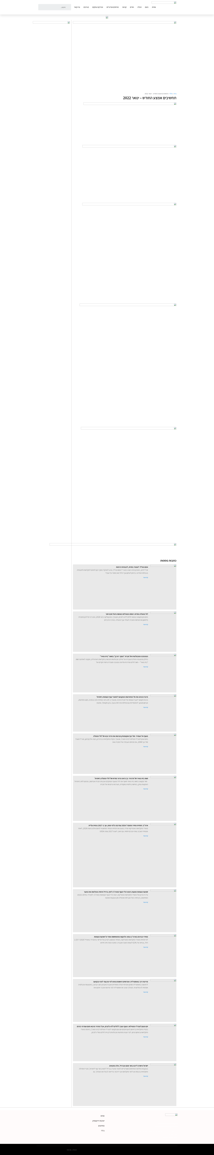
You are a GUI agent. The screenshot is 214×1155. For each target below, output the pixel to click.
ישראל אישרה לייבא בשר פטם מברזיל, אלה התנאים (128, 1065)
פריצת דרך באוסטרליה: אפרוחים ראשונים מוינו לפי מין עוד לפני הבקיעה (120, 981)
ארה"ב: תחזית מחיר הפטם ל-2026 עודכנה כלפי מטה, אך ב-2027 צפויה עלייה (118, 825)
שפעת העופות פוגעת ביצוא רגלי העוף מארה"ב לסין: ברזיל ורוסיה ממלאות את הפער (116, 892)
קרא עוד (145, 577)
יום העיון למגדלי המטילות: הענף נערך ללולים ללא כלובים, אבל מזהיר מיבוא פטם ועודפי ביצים (112, 1026)
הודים (132, 7)
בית (175, 94)
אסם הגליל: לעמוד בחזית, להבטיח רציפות (132, 567)
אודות (154, 7)
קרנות (124, 7)
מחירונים (101, 1125)
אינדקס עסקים (97, 7)
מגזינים (86, 7)
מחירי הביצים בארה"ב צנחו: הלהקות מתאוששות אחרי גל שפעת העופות (121, 936)
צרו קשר (77, 7)
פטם (146, 7)
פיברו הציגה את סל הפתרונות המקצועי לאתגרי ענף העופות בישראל (122, 697)
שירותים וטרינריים (113, 7)
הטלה (139, 7)
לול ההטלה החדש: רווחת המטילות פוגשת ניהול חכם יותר (127, 614)
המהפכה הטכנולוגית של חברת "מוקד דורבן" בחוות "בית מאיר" (124, 656)
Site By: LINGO (72, 1150)
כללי (171, 94)
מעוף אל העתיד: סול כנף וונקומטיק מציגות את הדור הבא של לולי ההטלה (120, 736)
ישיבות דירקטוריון (99, 1121)
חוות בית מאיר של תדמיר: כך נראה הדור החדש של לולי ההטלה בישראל (121, 778)
